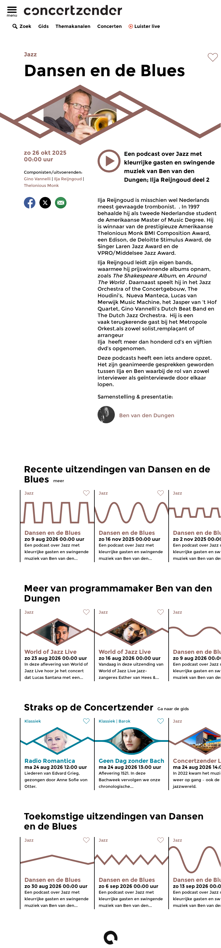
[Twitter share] (45, 203)
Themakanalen (73, 26)
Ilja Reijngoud (68, 178)
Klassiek (32, 721)
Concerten (109, 26)
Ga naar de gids (173, 708)
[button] (109, 161)
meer (58, 480)
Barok (124, 721)
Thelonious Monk (41, 185)
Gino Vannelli (37, 178)
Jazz (30, 54)
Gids (43, 26)
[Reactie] (60, 203)
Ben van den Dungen (146, 415)
